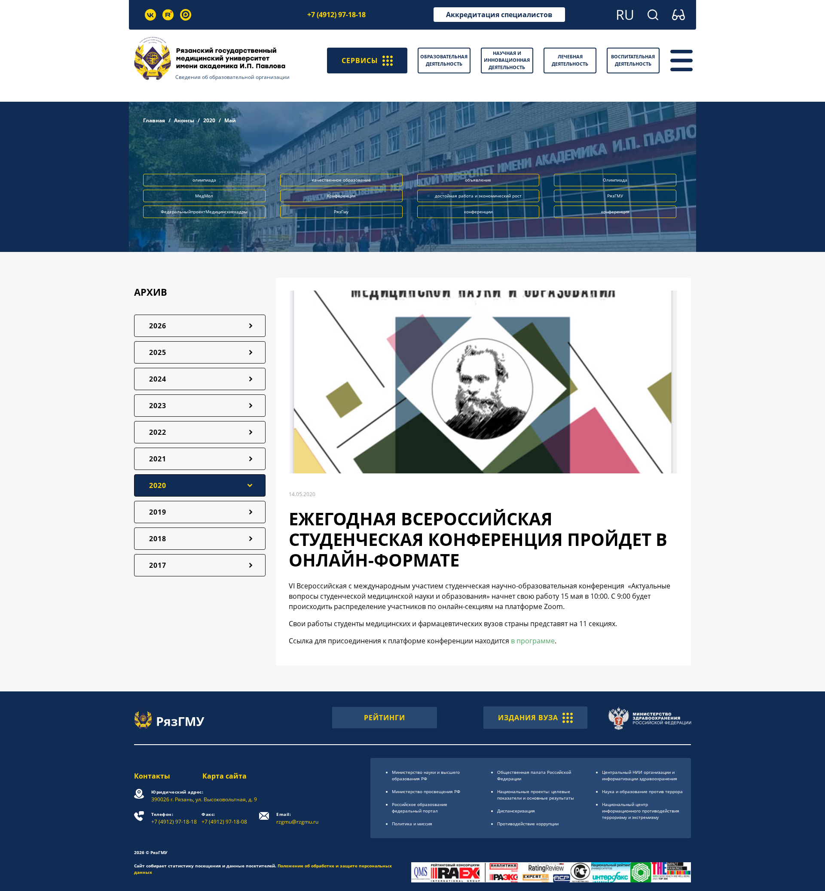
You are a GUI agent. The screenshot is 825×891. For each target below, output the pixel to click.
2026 (157, 325)
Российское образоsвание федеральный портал (419, 807)
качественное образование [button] (341, 180)
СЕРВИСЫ (360, 60)
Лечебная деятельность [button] (570, 60)
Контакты (152, 776)
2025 (157, 352)
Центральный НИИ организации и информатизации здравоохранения (639, 775)
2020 (209, 120)
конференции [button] (478, 212)
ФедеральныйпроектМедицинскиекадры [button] (204, 212)
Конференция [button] (341, 196)
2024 (157, 379)
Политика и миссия (412, 824)
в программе (533, 641)
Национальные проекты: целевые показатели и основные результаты (535, 794)
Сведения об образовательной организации (232, 77)
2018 (157, 538)
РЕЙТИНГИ (384, 717)
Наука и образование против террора (642, 791)
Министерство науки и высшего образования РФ (426, 775)
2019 (157, 512)
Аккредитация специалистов (499, 14)
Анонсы (184, 120)
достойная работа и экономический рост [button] (478, 196)
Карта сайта (224, 776)
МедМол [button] (204, 196)
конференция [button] (615, 212)
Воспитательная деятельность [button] (633, 60)
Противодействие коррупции (528, 824)
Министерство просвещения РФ (426, 791)
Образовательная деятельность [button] (444, 60)
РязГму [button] (341, 212)
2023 (157, 405)
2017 (157, 565)
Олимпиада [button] (615, 180)
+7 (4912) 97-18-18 (336, 14)
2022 (157, 432)
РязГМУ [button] (615, 196)
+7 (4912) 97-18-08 (224, 818)
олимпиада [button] (204, 180)
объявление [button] (478, 180)
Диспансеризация (516, 811)
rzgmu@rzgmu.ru (297, 818)
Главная (154, 120)
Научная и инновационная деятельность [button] (507, 60)
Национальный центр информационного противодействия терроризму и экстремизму (640, 810)
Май (230, 120)
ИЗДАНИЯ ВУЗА (528, 717)
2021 (157, 459)
